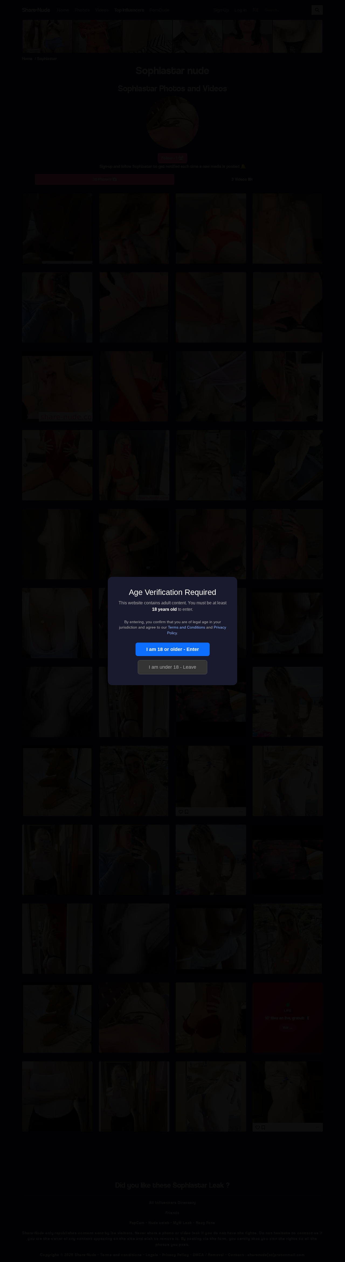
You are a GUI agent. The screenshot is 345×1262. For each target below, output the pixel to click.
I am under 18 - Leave (172, 667)
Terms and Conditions (186, 627)
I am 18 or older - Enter (172, 649)
